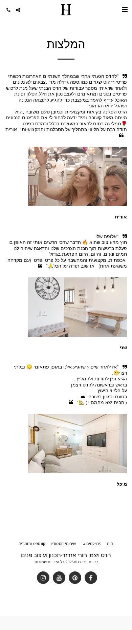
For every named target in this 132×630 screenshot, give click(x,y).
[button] (124, 9)
